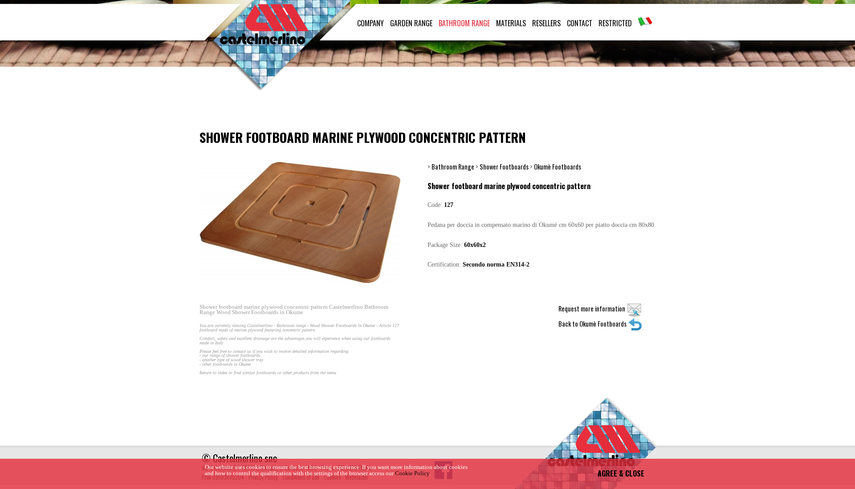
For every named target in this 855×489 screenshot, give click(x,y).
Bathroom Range (453, 166)
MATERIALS (511, 23)
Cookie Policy (412, 473)
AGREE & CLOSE (621, 473)
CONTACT (579, 23)
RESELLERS (546, 23)
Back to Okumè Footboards (593, 323)
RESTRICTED (615, 23)
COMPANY (370, 23)
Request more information (592, 308)
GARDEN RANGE (411, 23)
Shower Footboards (504, 166)
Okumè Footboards (557, 166)
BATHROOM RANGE (464, 23)
